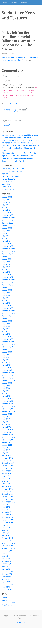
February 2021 (7, 367)
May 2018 (6, 453)
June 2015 (6, 528)
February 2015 (7, 538)
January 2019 (7, 432)
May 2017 (5, 481)
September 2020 (8, 380)
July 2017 (5, 476)
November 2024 (8, 251)
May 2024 (6, 267)
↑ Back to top (21, 622)
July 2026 (6, 200)
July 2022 (6, 324)
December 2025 (8, 218)
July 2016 (5, 504)
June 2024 (6, 264)
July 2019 (5, 416)
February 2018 (7, 458)
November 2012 (8, 571)
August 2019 (7, 414)
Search (6, 126)
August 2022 (7, 321)
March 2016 (6, 512)
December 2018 (8, 435)
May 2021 (6, 360)
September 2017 (8, 471)
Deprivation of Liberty (11, 176)
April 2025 (6, 238)
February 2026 (8, 212)
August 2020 (7, 383)
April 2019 (6, 424)
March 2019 (6, 427)
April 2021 (6, 362)
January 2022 (7, 339)
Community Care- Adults (12, 171)
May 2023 (6, 298)
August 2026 (7, 197)
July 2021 (5, 354)
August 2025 (7, 228)
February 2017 (7, 489)
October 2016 (7, 499)
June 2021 (6, 357)
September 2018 (8, 442)
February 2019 (7, 429)
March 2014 (6, 561)
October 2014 (7, 546)
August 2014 (7, 551)
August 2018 (7, 445)
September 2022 (8, 318)
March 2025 (7, 241)
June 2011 (6, 587)
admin (19, 53)
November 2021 (8, 344)
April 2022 (6, 331)
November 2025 (8, 220)
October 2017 (7, 468)
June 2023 (6, 295)
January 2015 (7, 540)
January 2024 (7, 277)
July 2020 (6, 385)
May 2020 (6, 391)
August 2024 (7, 259)
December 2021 (8, 342)
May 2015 (6, 530)
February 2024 (8, 274)
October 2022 (7, 316)
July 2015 (5, 525)
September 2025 (8, 225)
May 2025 (6, 236)
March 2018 (6, 455)
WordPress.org (8, 605)
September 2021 (8, 349)
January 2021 (7, 370)
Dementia (5, 174)
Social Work (15, 104)
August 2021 (7, 352)
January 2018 (7, 460)
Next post (22, 110)
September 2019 (8, 411)
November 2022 (8, 313)
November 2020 (8, 375)
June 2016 (6, 507)
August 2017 (7, 473)
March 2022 (7, 334)
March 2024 (7, 272)
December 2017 (8, 463)
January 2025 (7, 246)
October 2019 (7, 409)
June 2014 (6, 553)
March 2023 (7, 303)
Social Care (6, 184)
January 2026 (7, 215)
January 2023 (7, 308)
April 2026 (6, 207)
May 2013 (6, 566)
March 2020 (7, 396)
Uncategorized (8, 189)
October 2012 (7, 574)
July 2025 (6, 231)
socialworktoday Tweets (19, 2)
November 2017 (8, 466)
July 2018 (5, 447)
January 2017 (7, 491)
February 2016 (7, 515)
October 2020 (7, 378)
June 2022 (6, 326)
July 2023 (6, 293)
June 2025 (6, 233)
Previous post (8, 110)
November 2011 (8, 584)
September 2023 (8, 287)
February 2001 (7, 590)
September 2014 (8, 548)
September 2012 (8, 577)
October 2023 (7, 285)
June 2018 (6, 450)
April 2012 (6, 579)
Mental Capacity (8, 179)
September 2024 (8, 256)
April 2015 (6, 533)
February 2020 (8, 398)
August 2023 (7, 290)
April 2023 (6, 300)
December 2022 (8, 311)
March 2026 (7, 210)
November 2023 (8, 282)
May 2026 (6, 205)
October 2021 (7, 347)
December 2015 (8, 517)
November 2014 (8, 543)
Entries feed (6, 600)
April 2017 (6, 484)
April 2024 (6, 269)
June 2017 (6, 478)
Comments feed (8, 602)
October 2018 (7, 440)
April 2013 (6, 569)
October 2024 (7, 254)
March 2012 (6, 582)
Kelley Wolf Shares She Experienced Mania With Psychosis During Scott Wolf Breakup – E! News (21, 148)
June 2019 (6, 419)
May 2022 (6, 329)
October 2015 (7, 522)
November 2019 (8, 406)
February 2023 (8, 305)
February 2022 (8, 336)
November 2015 (8, 520)
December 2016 (8, 494)
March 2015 (6, 535)
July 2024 (6, 262)
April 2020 (6, 393)
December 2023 (8, 280)
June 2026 (6, 202)
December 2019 (8, 404)
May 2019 (6, 422)
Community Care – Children (13, 169)
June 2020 (6, 388)
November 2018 (8, 437)
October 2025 (7, 223)
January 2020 (7, 401)
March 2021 (6, 365)
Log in (4, 597)
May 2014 (6, 556)
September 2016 (8, 502)
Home (5, 2)
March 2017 (6, 486)
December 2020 (8, 373)
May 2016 (6, 509)
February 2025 (8, 243)
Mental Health (7, 181)
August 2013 (7, 564)
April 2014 (6, 559)
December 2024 (8, 249)
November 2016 (8, 497)
